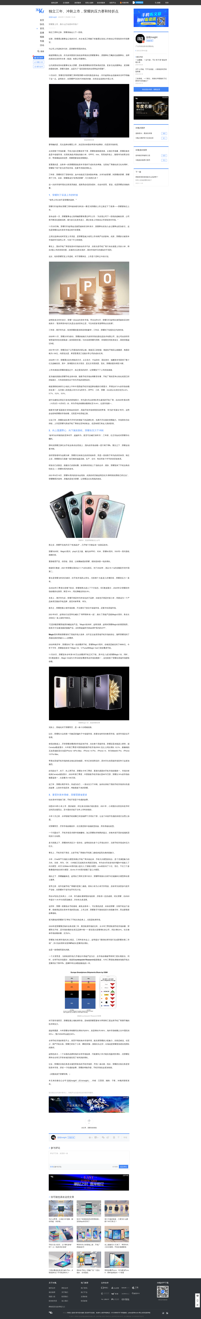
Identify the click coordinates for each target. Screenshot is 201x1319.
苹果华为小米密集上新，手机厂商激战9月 (88, 1245)
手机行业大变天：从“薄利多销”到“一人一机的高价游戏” (60, 1245)
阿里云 (69, 1313)
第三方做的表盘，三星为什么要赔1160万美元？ (116, 1220)
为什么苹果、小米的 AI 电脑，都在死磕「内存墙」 (61, 1220)
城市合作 (52, 1288)
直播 (42, 32)
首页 (42, 19)
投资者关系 (53, 1301)
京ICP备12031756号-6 (103, 1316)
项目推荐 (52, 1292)
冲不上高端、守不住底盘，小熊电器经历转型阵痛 (151, 70)
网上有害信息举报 (144, 1313)
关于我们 (65, 1292)
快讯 (42, 24)
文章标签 (84, 1296)
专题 (42, 40)
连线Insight (53, 17)
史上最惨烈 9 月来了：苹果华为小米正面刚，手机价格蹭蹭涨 (116, 1245)
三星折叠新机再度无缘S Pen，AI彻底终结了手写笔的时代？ (61, 1271)
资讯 (42, 28)
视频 (42, 36)
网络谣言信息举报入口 (57, 1306)
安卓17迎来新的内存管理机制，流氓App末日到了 (88, 1220)
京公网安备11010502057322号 (134, 1316)
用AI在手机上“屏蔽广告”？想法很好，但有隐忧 (88, 1271)
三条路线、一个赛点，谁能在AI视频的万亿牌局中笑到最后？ (151, 79)
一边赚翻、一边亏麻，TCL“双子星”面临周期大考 (151, 61)
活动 (42, 45)
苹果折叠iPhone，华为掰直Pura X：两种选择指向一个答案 (117, 1271)
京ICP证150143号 (117, 1316)
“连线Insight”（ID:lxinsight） (78, 1080)
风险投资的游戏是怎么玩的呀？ (147, 177)
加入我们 (65, 1301)
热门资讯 (84, 1288)
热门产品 (84, 1292)
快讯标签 (84, 1301)
